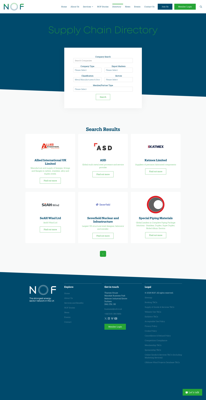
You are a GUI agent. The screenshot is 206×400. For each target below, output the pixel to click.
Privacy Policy (151, 326)
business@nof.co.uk (113, 309)
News (127, 6)
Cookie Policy (151, 331)
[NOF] (14, 6)
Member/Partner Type (103, 85)
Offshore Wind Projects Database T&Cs (162, 362)
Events (137, 6)
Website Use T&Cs (153, 312)
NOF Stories (102, 6)
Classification (87, 76)
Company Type (87, 66)
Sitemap (148, 297)
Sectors (118, 76)
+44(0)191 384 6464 (112, 314)
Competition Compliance (156, 340)
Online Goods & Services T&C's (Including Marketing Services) (163, 356)
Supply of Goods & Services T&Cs (159, 307)
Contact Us (149, 6)
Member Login (185, 6)
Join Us (165, 6)
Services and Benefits (73, 303)
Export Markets (119, 66)
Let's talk (194, 392)
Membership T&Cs (153, 345)
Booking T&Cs (151, 302)
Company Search (103, 57)
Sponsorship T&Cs (153, 350)
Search (103, 97)
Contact (68, 322)
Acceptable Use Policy (155, 321)
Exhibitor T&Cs (151, 316)
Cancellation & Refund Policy (158, 335)
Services (87, 6)
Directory (116, 6)
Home (64, 6)
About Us (75, 6)
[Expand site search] (201, 7)
